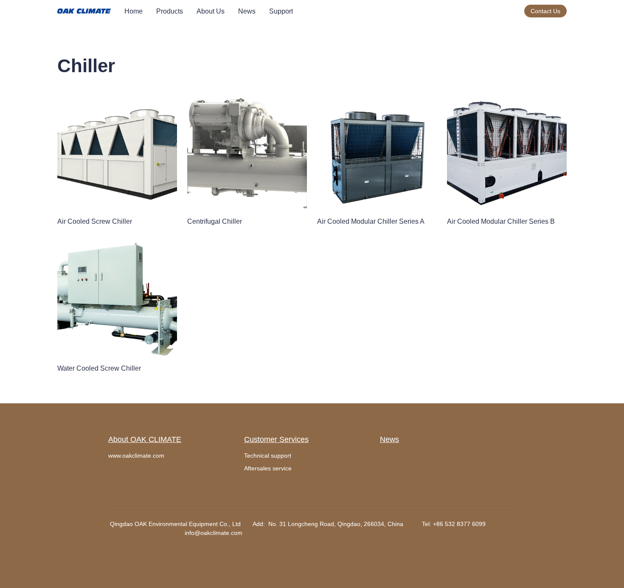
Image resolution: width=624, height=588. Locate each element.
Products (169, 11)
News (247, 11)
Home (133, 11)
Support (281, 11)
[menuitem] (133, 11)
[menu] (321, 11)
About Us (211, 11)
